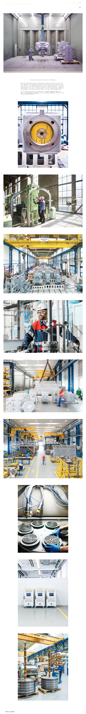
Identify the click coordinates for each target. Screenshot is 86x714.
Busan (57, 91)
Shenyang (52, 91)
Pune (22, 92)
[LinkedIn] (78, 2)
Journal (68, 2)
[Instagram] (80, 2)
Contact (74, 2)
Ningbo (47, 91)
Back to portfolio (10, 711)
